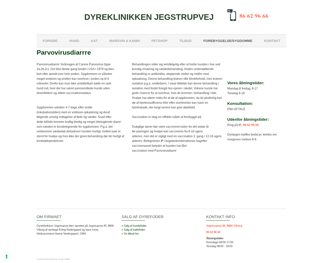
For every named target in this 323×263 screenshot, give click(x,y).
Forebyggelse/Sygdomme (227, 41)
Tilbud (185, 41)
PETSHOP (159, 41)
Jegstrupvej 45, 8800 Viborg (224, 225)
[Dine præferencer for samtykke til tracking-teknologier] (6, 256)
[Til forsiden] (58, 15)
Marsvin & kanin (124, 41)
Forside (50, 41)
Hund (74, 41)
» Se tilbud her (130, 233)
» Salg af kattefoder (133, 229)
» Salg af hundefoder (134, 225)
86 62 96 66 (253, 15)
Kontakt (272, 41)
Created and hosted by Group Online (53, 259)
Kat (94, 41)
